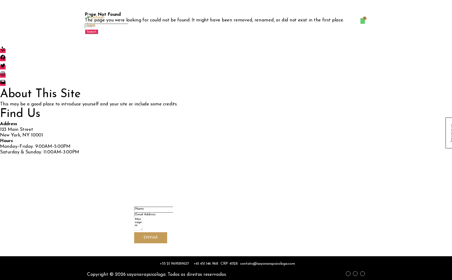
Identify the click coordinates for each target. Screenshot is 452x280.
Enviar (151, 238)
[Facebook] (3, 59)
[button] (348, 21)
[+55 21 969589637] (173, 264)
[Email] (3, 84)
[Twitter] (3, 67)
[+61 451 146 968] (204, 264)
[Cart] (362, 21)
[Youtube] (362, 273)
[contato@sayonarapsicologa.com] (267, 264)
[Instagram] (3, 75)
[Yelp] (3, 51)
